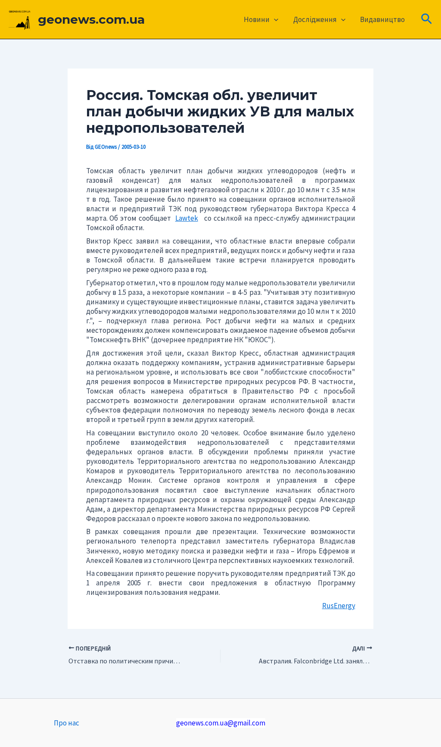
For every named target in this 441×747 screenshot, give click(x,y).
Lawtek (186, 218)
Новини (257, 19)
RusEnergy (338, 605)
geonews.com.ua (91, 19)
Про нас (66, 723)
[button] (274, 19)
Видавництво (382, 19)
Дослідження (315, 19)
